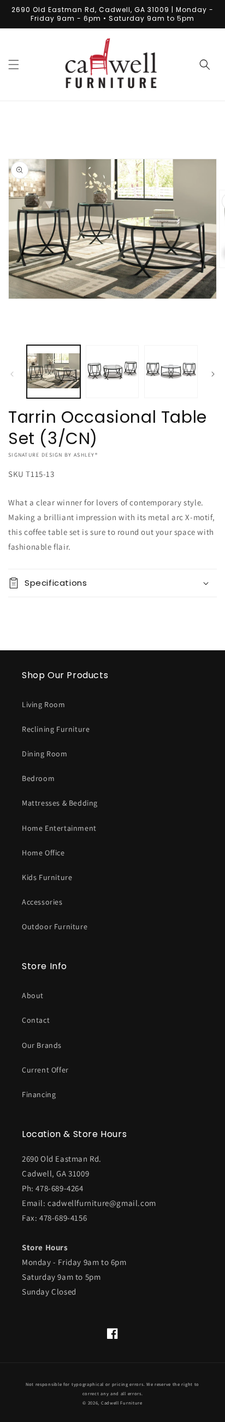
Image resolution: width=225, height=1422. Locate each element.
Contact (36, 1020)
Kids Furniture (47, 877)
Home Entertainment (59, 828)
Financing (39, 1094)
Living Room (44, 704)
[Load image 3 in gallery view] (171, 372)
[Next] (213, 374)
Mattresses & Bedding (60, 803)
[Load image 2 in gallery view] (112, 372)
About (33, 995)
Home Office (43, 853)
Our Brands (42, 1045)
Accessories (42, 902)
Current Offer (45, 1070)
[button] (14, 65)
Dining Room (45, 754)
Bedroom (38, 778)
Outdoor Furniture (54, 926)
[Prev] (12, 374)
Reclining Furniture (56, 729)
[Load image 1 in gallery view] (53, 372)
